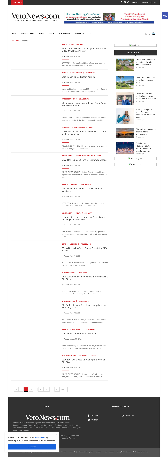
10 (41, 389)
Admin (66, 56)
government (79, 127)
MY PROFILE (146, 2)
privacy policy (40, 438)
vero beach (91, 73)
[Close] (56, 434)
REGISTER (136, 2)
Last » (63, 389)
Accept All (32, 447)
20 (47, 389)
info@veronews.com (93, 452)
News (64, 73)
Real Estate (84, 99)
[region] (32, 442)
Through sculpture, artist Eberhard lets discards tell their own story (145, 113)
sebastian (88, 213)
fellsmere (66, 127)
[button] (165, 15)
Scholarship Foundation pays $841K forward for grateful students (145, 147)
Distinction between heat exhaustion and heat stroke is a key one (146, 96)
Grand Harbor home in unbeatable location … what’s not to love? (146, 62)
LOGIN (155, 2)
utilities (73, 184)
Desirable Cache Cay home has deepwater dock (145, 80)
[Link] (125, 65)
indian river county (84, 156)
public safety (76, 73)
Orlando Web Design (134, 452)
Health (65, 44)
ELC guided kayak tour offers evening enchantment (146, 132)
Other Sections (77, 44)
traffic (94, 356)
